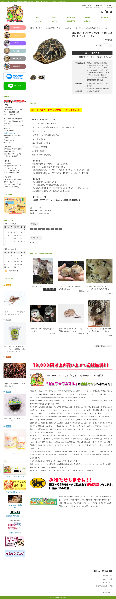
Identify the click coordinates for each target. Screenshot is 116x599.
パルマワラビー (36, 286)
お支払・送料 (71, 18)
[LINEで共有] (50, 229)
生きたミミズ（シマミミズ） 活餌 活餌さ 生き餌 (14, 385)
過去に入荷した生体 (53, 28)
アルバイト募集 (107, 579)
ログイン (54, 21)
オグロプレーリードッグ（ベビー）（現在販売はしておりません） (98, 288)
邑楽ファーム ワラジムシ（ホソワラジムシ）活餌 (14, 420)
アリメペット (15, 453)
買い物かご (104, 18)
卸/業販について (107, 582)
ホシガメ (32, 242)
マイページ (38, 21)
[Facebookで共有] (33, 229)
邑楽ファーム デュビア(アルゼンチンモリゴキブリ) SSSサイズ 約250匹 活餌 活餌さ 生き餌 (14, 349)
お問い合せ (87, 21)
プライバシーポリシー (105, 589)
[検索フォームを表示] (102, 11)
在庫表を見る (85, 57)
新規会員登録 (71, 21)
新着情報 (87, 18)
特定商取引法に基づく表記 (104, 586)
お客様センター (107, 576)
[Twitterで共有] (42, 229)
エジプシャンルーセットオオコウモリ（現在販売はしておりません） (99, 331)
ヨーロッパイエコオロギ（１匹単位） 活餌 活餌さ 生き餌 (14, 313)
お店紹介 (54, 18)
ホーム (38, 18)
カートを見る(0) (98, 57)
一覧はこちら (102, 346)
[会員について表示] (110, 12)
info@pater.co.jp (9, 133)
